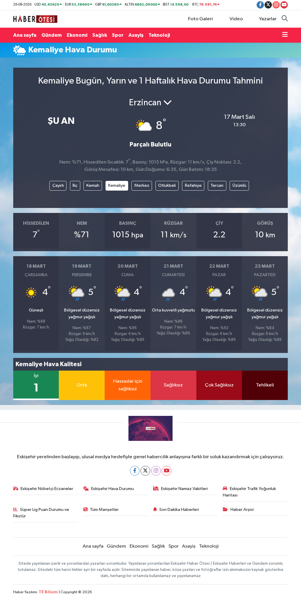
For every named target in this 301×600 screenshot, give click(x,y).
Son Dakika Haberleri (179, 509)
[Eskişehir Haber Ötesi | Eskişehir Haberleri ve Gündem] (35, 19)
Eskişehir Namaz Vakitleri (184, 488)
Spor (117, 35)
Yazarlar (268, 18)
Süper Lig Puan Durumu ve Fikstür (41, 512)
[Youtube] (166, 471)
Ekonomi (77, 35)
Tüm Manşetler (104, 509)
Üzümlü (239, 185)
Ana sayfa (24, 35)
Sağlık (99, 35)
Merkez (141, 185)
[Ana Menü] (285, 35)
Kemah (92, 185)
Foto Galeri (200, 18)
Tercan (216, 185)
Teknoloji (159, 35)
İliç (75, 185)
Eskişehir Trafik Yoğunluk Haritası (249, 491)
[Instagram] (156, 471)
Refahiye (193, 185)
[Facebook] (135, 471)
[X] (145, 471)
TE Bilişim (48, 592)
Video (236, 18)
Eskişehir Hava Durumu (112, 488)
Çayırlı (58, 185)
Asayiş (135, 35)
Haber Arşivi (242, 509)
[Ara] (285, 19)
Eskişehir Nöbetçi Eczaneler (47, 488)
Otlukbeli (167, 185)
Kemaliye (116, 185)
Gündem (51, 35)
